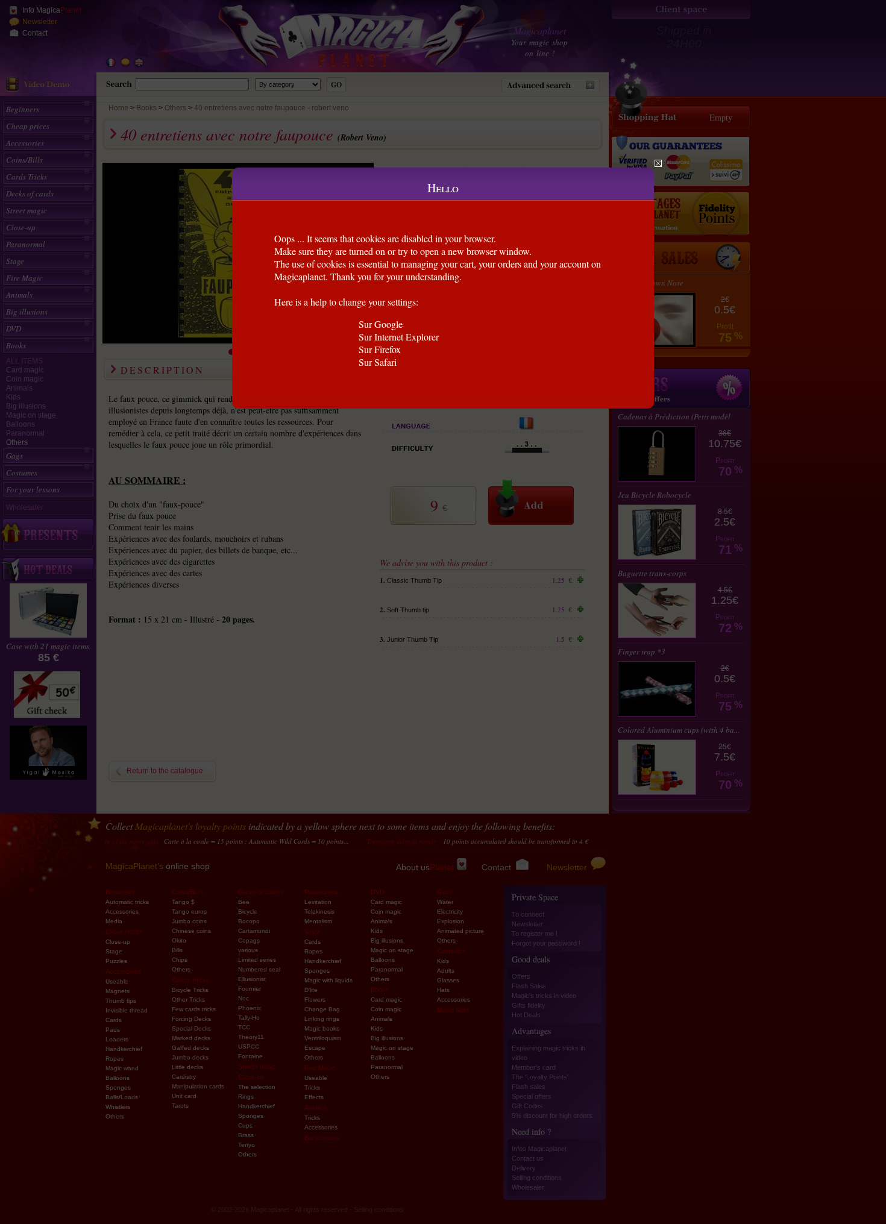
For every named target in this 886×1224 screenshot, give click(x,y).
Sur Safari (378, 362)
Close (658, 163)
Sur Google (381, 324)
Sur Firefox (380, 349)
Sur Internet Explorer (399, 336)
